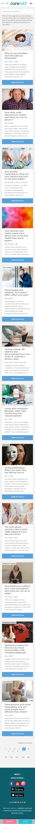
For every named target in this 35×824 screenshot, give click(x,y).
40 (23, 757)
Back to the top (26, 743)
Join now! (9, 821)
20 (11, 757)
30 (17, 757)
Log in (25, 821)
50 (28, 757)
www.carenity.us (12, 808)
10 (6, 757)
